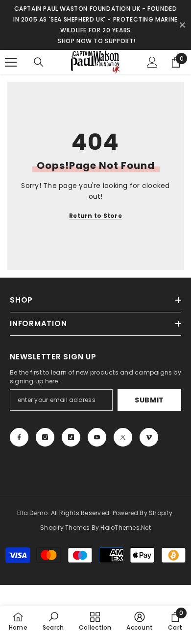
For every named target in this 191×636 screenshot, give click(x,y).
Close (182, 25)
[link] (53, 621)
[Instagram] (45, 437)
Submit (149, 400)
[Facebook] (19, 437)
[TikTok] (71, 437)
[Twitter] (123, 437)
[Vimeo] (149, 437)
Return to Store (95, 216)
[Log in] (152, 62)
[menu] (11, 62)
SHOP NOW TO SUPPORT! (97, 41)
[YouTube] (97, 437)
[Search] (39, 62)
